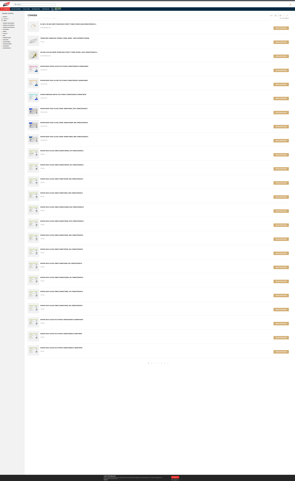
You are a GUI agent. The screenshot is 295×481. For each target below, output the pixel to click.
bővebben (106, 479)
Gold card (26, 9)
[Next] (171, 363)
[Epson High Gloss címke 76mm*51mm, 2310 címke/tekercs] (33, 195)
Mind (5, 20)
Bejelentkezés (281, 28)
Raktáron (6, 18)
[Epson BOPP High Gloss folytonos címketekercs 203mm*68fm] (33, 83)
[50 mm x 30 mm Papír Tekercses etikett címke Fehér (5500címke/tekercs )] (33, 27)
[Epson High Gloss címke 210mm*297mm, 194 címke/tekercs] (33, 167)
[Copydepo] (6, 4)
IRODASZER (39, 18)
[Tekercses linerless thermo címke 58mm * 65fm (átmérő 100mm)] (33, 41)
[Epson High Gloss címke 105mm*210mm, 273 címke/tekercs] (33, 153)
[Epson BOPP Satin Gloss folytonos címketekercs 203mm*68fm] (33, 69)
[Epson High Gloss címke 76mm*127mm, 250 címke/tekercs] (33, 252)
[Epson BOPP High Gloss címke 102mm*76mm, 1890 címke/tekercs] (33, 139)
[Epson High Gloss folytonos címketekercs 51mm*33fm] (33, 336)
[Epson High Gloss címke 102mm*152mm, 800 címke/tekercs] (33, 209)
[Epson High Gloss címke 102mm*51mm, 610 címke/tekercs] (33, 308)
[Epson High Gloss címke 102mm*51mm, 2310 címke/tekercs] (33, 238)
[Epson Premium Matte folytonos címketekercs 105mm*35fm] (33, 97)
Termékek (32, 18)
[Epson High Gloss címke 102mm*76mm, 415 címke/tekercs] (33, 294)
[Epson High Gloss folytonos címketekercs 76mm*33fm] (33, 350)
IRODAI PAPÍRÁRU (47, 18)
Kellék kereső (16, 9)
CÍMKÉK (54, 18)
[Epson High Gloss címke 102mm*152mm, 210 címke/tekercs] (33, 280)
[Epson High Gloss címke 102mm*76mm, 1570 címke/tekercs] (33, 223)
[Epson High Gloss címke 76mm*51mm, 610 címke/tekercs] (33, 266)
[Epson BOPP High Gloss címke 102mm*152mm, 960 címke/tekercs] (33, 125)
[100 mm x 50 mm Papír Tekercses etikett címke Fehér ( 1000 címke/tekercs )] (33, 55)
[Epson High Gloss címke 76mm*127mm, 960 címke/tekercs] (33, 181)
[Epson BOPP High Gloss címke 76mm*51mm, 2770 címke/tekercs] (33, 111)
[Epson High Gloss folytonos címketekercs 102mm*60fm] (33, 322)
